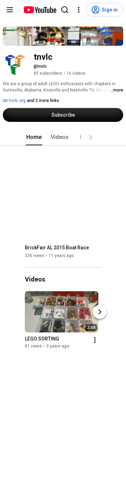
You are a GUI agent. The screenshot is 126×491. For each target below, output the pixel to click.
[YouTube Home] (39, 10)
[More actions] (95, 340)
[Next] (100, 312)
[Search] (65, 10)
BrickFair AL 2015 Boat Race (57, 247)
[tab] (34, 137)
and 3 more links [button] (43, 100)
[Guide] (10, 10)
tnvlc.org (17, 100)
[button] (90, 137)
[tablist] (63, 137)
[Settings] (79, 10)
